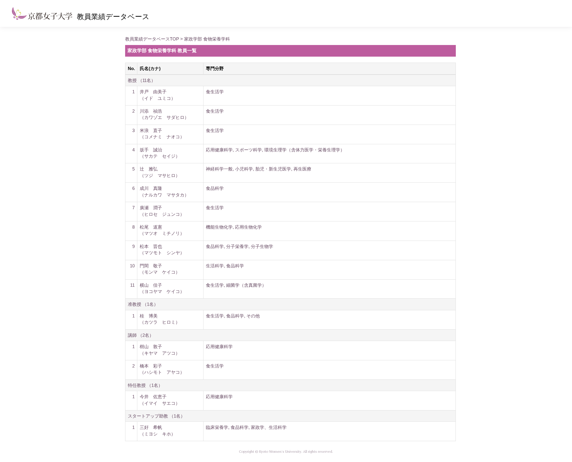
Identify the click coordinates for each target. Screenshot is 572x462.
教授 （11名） (142, 80)
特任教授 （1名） (145, 385)
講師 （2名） (141, 335)
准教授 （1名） (143, 304)
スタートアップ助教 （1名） (156, 415)
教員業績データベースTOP (152, 38)
